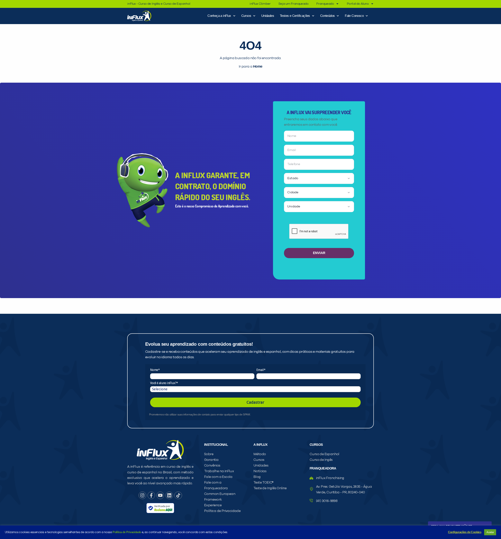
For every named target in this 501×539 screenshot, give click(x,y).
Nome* (155, 370)
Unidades (267, 16)
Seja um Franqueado (293, 3)
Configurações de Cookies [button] (464, 532)
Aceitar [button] (490, 532)
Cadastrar (255, 402)
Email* (260, 370)
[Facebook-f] (151, 495)
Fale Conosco (354, 16)
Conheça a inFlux (219, 16)
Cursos (246, 16)
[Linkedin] (169, 495)
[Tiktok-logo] (178, 495)
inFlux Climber (260, 3)
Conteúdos (327, 16)
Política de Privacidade (127, 532)
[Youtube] (160, 495)
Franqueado (325, 3)
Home (257, 66)
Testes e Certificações (295, 16)
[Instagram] (142, 495)
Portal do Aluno (358, 3)
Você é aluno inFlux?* (164, 383)
